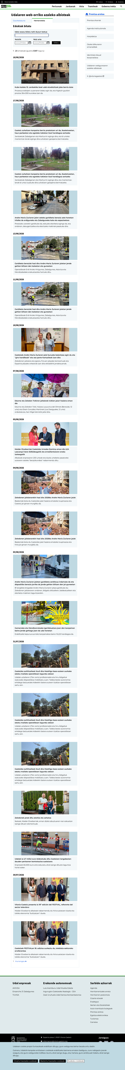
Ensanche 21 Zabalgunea (23, 991)
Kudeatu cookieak (76, 1061)
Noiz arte (37, 39)
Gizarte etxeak (96, 998)
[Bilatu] (121, 6)
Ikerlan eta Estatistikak (100, 1005)
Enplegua (94, 1002)
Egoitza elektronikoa (99, 1015)
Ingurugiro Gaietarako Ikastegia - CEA (59, 991)
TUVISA (16, 995)
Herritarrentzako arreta (100, 991)
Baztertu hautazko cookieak (52, 1061)
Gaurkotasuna (19, 21)
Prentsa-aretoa (96, 14)
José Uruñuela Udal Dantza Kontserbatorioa (62, 995)
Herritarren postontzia (100, 995)
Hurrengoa (20, 961)
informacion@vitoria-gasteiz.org (55, 1041)
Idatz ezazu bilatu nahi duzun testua (31, 32)
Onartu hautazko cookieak (25, 1061)
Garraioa (94, 1022)
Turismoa (94, 1019)
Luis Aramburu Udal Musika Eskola (58, 988)
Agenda (93, 988)
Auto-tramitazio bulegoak (101, 1008)
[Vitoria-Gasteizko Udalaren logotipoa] (19, 1040)
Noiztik (18, 39)
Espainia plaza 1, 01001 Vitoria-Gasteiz (57, 1037)
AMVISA (16, 988)
